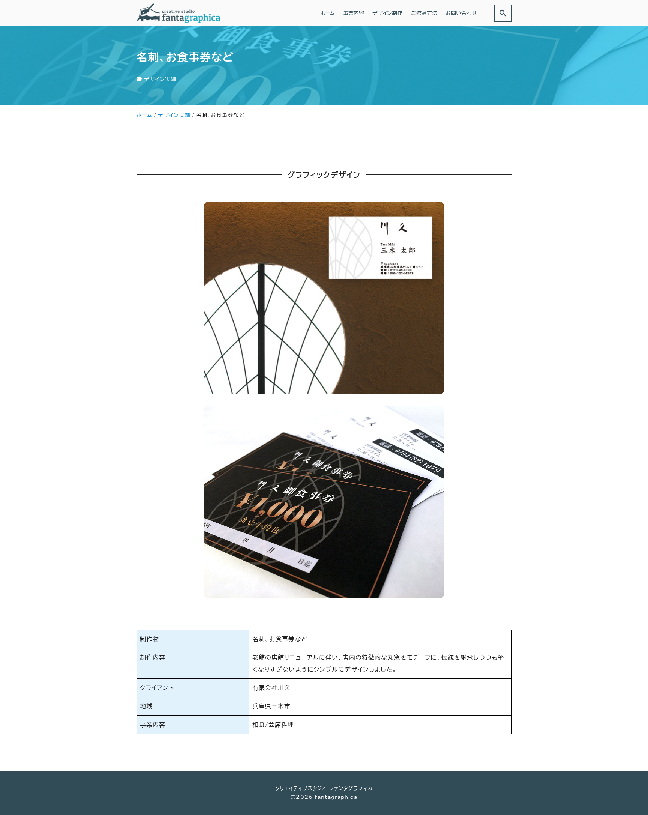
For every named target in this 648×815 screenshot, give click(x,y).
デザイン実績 (160, 79)
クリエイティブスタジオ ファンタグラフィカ (324, 788)
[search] (503, 13)
